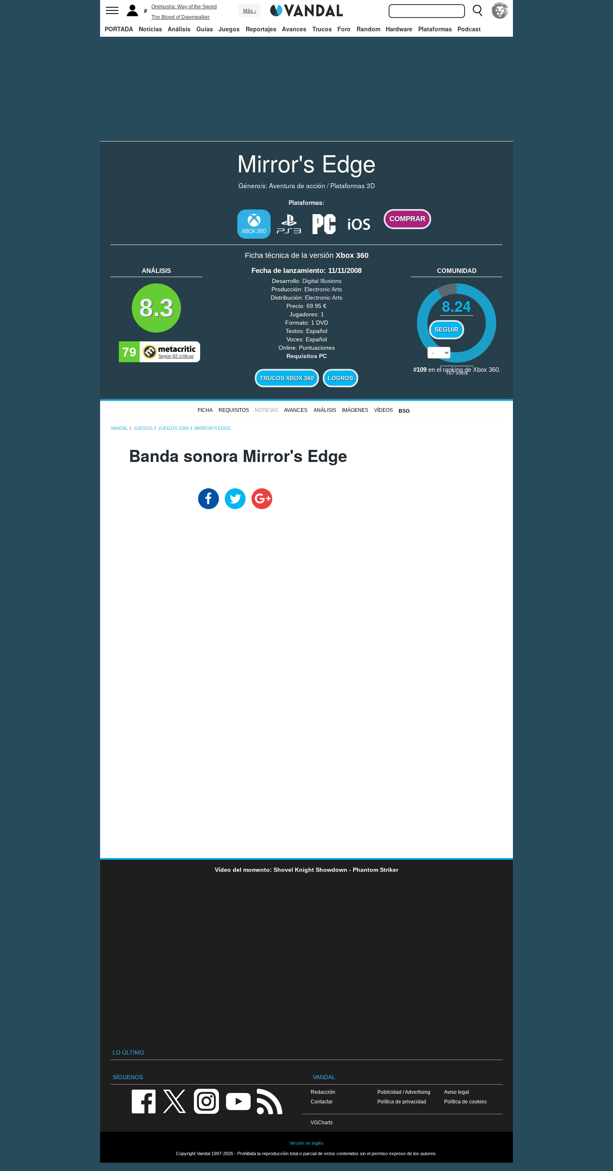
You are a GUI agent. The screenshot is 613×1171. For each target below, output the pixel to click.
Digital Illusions (322, 281)
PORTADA (119, 29)
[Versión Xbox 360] (254, 224)
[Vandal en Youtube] (238, 1100)
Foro (344, 29)
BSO (404, 411)
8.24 (456, 305)
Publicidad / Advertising (403, 1092)
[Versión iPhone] (359, 223)
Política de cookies (465, 1101)
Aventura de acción (297, 185)
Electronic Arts (323, 289)
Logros (340, 378)
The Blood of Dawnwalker (180, 17)
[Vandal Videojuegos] (306, 9)
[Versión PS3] (289, 223)
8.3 (156, 307)
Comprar (407, 219)
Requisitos (234, 410)
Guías (204, 29)
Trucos (322, 29)
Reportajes (261, 29)
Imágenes (355, 410)
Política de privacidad (401, 1101)
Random (368, 29)
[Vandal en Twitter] (174, 1100)
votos (457, 372)
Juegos (229, 29)
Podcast (469, 29)
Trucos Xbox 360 (287, 378)
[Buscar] (477, 10)
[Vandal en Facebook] (143, 1100)
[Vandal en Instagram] (206, 1100)
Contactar (322, 1101)
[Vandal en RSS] (269, 1100)
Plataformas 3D (352, 185)
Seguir (447, 329)
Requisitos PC (306, 356)
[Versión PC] (324, 223)
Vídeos (383, 410)
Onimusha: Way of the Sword (184, 7)
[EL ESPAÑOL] (500, 10)
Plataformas (435, 29)
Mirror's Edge (306, 162)
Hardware (399, 29)
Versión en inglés (306, 1143)
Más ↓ (249, 11)
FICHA (205, 410)
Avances (294, 29)
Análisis (179, 29)
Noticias (150, 29)
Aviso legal (456, 1092)
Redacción (323, 1092)
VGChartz (322, 1122)
